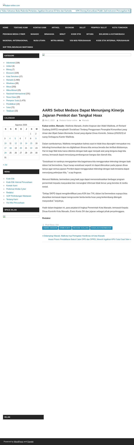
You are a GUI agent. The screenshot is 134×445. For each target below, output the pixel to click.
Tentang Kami (21, 27)
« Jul (5, 165)
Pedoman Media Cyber (14, 34)
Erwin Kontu (65, 228)
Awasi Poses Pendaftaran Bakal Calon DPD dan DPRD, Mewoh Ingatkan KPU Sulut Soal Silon (88, 239)
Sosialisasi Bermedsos (101, 228)
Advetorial (10, 63)
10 (5, 143)
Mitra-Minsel (57, 40)
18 (10, 148)
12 (16, 143)
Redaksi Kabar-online (68, 120)
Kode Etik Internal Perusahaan (112, 40)
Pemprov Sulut (99, 27)
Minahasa (49, 34)
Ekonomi (69, 27)
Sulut (82, 27)
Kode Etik (76, 34)
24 (5, 153)
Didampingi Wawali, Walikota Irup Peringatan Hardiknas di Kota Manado (74, 236)
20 (21, 148)
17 (5, 148)
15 (31, 143)
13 (21, 143)
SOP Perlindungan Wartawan (18, 47)
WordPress (18, 442)
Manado (35, 34)
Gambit (30, 442)
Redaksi (9, 192)
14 (26, 143)
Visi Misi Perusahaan (80, 40)
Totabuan (10, 111)
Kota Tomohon (119, 27)
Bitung (90, 34)
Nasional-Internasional (15, 40)
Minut (63, 34)
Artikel (56, 27)
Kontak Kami (39, 27)
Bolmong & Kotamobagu (112, 34)
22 (31, 148)
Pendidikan (11, 104)
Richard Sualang (81, 228)
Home (5, 27)
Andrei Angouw (50, 228)
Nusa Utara (39, 40)
